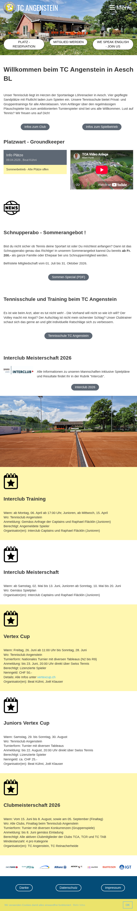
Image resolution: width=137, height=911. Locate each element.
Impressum (113, 887)
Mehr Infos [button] (79, 905)
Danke (24, 887)
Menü (123, 7)
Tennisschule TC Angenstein (68, 336)
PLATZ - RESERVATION (24, 44)
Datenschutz (68, 887)
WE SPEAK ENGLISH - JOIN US (113, 44)
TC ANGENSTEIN (37, 8)
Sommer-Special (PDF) (68, 277)
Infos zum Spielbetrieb (102, 127)
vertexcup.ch (46, 677)
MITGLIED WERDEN (68, 42)
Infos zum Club (35, 127)
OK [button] (128, 905)
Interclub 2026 (85, 387)
